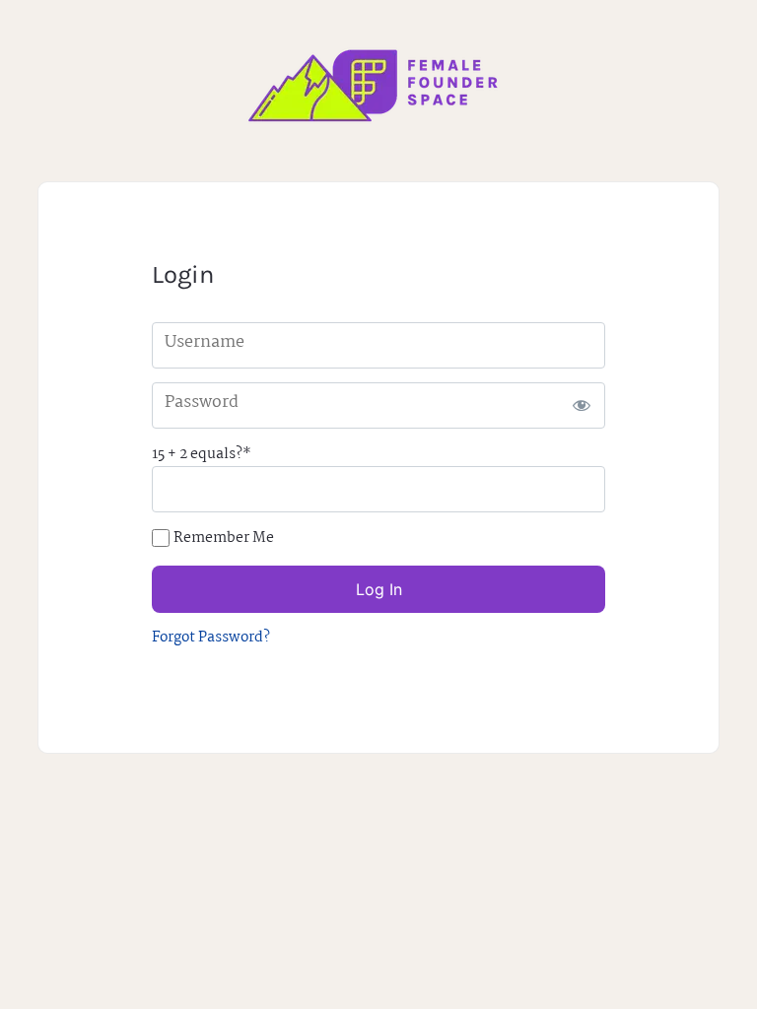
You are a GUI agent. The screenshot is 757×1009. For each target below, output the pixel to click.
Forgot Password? (211, 638)
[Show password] (581, 405)
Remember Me (223, 538)
